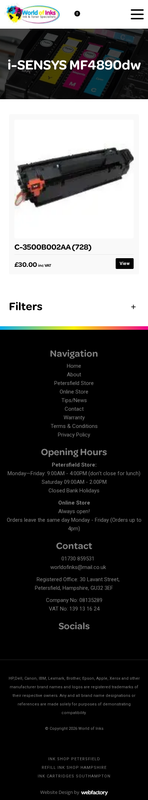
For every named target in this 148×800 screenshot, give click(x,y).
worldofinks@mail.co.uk (78, 567)
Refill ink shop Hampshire (74, 767)
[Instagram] (36, 640)
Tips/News (74, 400)
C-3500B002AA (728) (53, 246)
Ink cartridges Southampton (74, 776)
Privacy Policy (74, 435)
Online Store (74, 392)
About (74, 374)
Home (74, 366)
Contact (74, 409)
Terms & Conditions (74, 426)
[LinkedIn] (23, 640)
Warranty (74, 417)
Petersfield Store (74, 383)
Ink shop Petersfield (74, 759)
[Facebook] (10, 640)
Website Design (56, 792)
